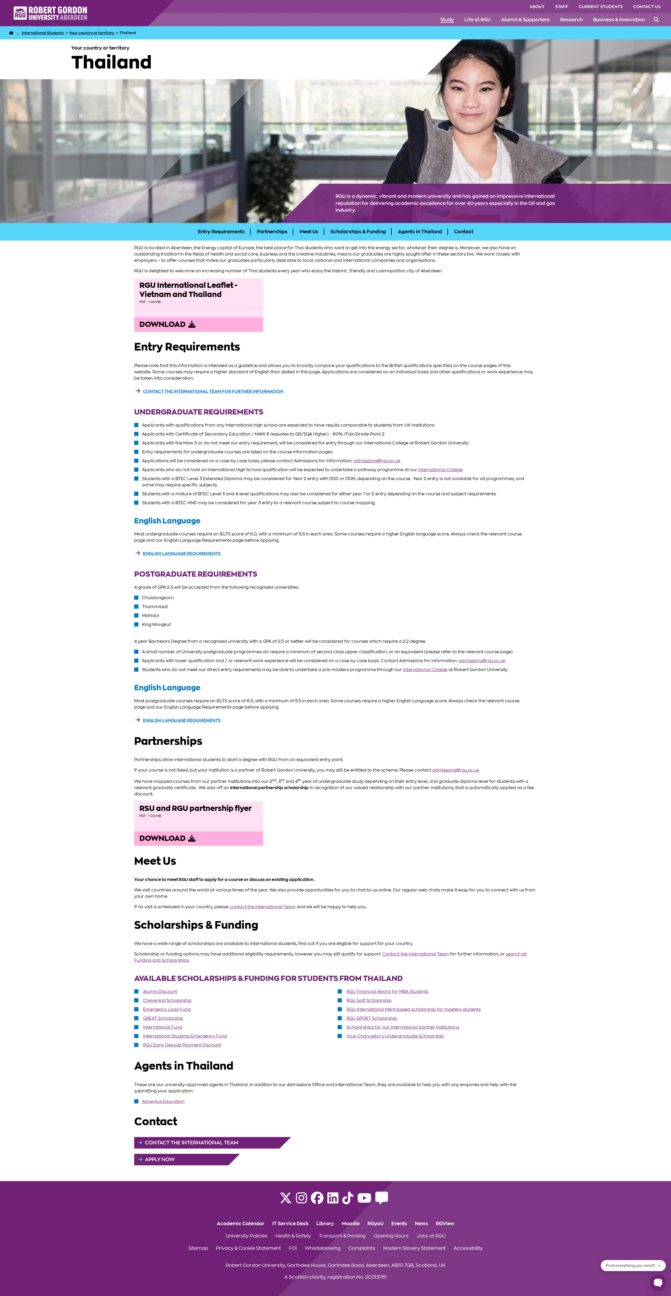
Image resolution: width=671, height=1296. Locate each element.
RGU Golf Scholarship (369, 1000)
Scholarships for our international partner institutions (403, 1027)
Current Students (601, 7)
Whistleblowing (322, 1248)
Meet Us (309, 231)
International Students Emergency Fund (185, 1036)
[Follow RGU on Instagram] (301, 1201)
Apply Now (160, 1159)
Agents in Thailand (420, 231)
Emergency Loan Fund (167, 1009)
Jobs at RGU (431, 1236)
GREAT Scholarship (163, 1018)
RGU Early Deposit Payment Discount (182, 1045)
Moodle (351, 1223)
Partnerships (272, 231)
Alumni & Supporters (525, 19)
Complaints (361, 1248)
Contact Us (647, 7)
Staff (561, 7)
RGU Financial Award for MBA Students (387, 992)
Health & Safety (293, 1236)
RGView (445, 1223)
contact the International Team (263, 907)
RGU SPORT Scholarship (372, 1018)
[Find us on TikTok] (347, 1201)
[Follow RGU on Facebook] (317, 1201)
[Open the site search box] (656, 19)
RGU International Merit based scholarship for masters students (414, 1009)
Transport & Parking (342, 1236)
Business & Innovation (619, 19)
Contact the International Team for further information (213, 391)
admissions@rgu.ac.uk (377, 461)
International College (440, 470)
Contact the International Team (415, 954)
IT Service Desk (290, 1223)
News (421, 1223)
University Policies (247, 1236)
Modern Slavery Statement (414, 1248)
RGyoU (375, 1223)
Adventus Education (163, 1102)
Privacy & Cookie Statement (248, 1248)
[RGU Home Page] (11, 33)
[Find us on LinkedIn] (332, 1201)
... (18, 33)
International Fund (162, 1027)
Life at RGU (477, 19)
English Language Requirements (182, 553)
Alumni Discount (160, 992)
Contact (463, 231)
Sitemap (198, 1248)
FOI (293, 1248)
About (537, 7)
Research (571, 19)
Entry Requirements (221, 231)
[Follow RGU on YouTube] (364, 1201)
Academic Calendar (240, 1223)
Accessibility (468, 1248)
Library (325, 1223)
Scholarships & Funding (358, 231)
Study (447, 19)
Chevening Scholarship (167, 1000)
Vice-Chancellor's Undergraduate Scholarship (395, 1036)
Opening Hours (391, 1236)
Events (399, 1223)
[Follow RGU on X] (285, 1201)
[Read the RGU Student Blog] (381, 1201)
